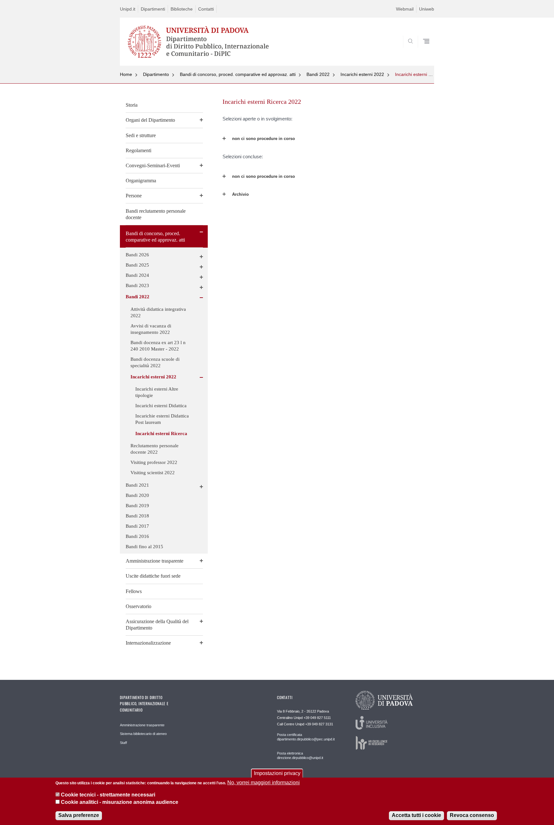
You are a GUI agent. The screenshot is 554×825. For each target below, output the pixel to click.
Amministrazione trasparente (154, 561)
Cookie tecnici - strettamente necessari (108, 794)
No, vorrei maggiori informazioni (263, 782)
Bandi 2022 (318, 74)
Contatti (206, 9)
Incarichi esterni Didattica (161, 405)
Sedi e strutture (141, 135)
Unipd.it (127, 9)
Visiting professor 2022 (153, 462)
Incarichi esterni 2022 (362, 74)
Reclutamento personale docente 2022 (154, 449)
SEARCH (423, 50)
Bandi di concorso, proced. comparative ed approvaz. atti (238, 74)
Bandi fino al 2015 (144, 546)
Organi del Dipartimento (150, 120)
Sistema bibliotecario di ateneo (143, 734)
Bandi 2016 (137, 536)
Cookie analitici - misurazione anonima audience (119, 802)
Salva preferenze (78, 815)
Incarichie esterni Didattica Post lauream (162, 419)
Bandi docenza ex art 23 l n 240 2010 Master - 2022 (158, 345)
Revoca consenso (472, 815)
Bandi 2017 (137, 526)
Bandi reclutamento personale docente (156, 214)
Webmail (405, 9)
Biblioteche (182, 9)
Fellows (134, 591)
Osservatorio (138, 606)
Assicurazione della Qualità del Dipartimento (157, 625)
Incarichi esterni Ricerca (419, 74)
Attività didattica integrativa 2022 (158, 312)
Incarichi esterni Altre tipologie (156, 392)
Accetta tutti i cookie (416, 815)
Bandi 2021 (137, 485)
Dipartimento (156, 74)
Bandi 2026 (137, 254)
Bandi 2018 (137, 515)
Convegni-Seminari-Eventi (153, 165)
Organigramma (141, 180)
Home (126, 74)
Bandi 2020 (137, 495)
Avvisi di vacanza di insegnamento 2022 (150, 329)
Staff (123, 743)
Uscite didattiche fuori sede (153, 576)
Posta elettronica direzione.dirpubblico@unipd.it (300, 755)
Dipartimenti (153, 9)
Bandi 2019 (137, 505)
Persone (134, 195)
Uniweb (426, 9)
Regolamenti (138, 150)
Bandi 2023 (137, 285)
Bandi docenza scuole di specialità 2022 (155, 362)
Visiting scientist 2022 (152, 472)
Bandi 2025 (137, 265)
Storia (132, 105)
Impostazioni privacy (277, 773)
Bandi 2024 (137, 275)
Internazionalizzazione (148, 643)
